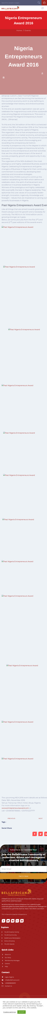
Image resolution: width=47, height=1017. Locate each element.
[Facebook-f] (3, 921)
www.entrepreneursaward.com (15, 808)
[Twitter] (8, 921)
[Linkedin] (22, 921)
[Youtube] (12, 921)
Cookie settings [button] (9, 1012)
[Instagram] (17, 921)
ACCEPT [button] (21, 1012)
